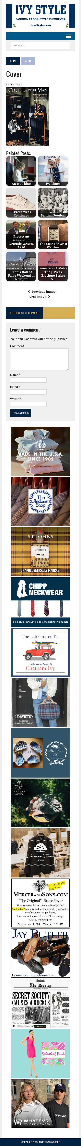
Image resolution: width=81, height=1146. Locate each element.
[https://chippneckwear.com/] (40, 624)
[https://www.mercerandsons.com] (40, 925)
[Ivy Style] (40, 16)
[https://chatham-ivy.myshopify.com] (40, 674)
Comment (17, 346)
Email (14, 387)
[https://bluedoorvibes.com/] (40, 775)
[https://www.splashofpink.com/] (40, 1076)
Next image (37, 296)
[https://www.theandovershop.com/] (40, 523)
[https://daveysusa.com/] (40, 724)
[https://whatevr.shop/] (40, 1126)
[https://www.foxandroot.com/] (40, 825)
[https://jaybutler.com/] (40, 975)
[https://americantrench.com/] (40, 875)
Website (15, 399)
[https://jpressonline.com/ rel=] (40, 473)
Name (14, 375)
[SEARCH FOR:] (40, 45)
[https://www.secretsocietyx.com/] (40, 1025)
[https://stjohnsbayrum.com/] (40, 574)
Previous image (43, 291)
